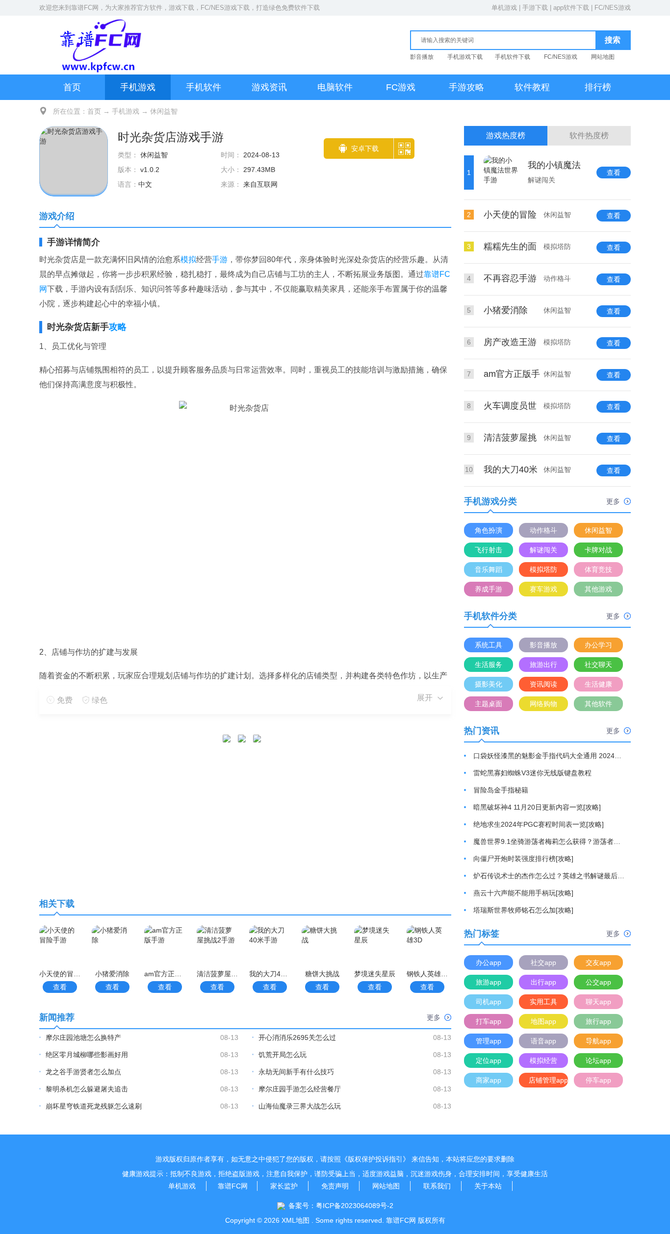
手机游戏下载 (465, 56)
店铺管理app (548, 1080)
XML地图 (295, 1220)
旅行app (598, 1021)
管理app (488, 1041)
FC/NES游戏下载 (225, 7)
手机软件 (203, 87)
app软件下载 (571, 7)
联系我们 (437, 1186)
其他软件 (598, 704)
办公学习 (598, 645)
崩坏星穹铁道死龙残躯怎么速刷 (94, 1106)
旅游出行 (543, 664)
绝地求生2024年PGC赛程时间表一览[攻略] (538, 824)
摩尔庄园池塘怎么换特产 (83, 1037)
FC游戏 (400, 87)
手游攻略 (466, 87)
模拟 (188, 259)
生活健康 (598, 684)
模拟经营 (543, 1060)
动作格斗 (543, 530)
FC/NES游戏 (612, 7)
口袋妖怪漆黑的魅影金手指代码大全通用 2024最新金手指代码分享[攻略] (549, 756)
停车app (598, 1080)
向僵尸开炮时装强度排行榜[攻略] (523, 859)
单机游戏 (504, 7)
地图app (543, 1021)
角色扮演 (488, 530)
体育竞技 (598, 569)
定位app (488, 1060)
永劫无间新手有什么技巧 (296, 1072)
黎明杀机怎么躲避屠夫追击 (87, 1089)
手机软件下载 (512, 56)
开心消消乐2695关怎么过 (297, 1037)
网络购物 (543, 704)
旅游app (488, 982)
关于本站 (488, 1186)
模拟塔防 (543, 569)
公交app (598, 982)
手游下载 (535, 7)
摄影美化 (488, 684)
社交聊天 (598, 664)
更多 (433, 1017)
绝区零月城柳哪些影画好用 (87, 1055)
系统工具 (488, 645)
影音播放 (422, 56)
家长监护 (284, 1186)
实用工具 (543, 1002)
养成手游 (488, 589)
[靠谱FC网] (98, 45)
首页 (72, 87)
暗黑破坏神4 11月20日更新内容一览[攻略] (537, 807)
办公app (488, 962)
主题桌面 (488, 704)
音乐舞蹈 (488, 569)
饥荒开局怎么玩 (282, 1055)
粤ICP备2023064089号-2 (354, 1205)
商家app (488, 1080)
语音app (543, 1041)
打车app (488, 1021)
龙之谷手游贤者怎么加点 (83, 1072)
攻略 (118, 327)
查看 (60, 987)
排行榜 (598, 87)
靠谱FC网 (85, 7)
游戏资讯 (269, 87)
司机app (488, 1002)
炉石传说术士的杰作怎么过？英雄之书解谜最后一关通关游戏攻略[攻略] (549, 876)
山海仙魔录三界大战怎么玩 (299, 1106)
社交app (543, 962)
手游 (220, 259)
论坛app (598, 1060)
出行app (543, 982)
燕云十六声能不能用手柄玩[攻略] (523, 893)
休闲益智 (164, 111)
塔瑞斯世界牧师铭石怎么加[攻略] (523, 910)
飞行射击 (488, 550)
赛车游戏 (543, 589)
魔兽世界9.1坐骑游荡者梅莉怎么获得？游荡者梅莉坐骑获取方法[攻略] (549, 841)
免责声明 (335, 1186)
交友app (598, 962)
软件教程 (532, 87)
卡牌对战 (598, 550)
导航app (598, 1041)
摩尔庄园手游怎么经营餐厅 (299, 1089)
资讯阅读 (543, 684)
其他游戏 (598, 589)
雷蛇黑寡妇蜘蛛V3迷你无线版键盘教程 (532, 773)
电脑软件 (335, 87)
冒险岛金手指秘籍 (500, 790)
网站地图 (603, 56)
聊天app (598, 1002)
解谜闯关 (543, 550)
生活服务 (488, 664)
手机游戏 (137, 87)
